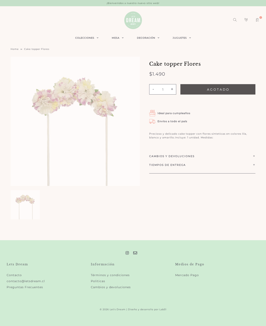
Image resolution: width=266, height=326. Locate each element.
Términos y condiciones (110, 275)
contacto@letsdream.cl (26, 281)
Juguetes (180, 37)
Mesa (115, 37)
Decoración (146, 37)
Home (15, 49)
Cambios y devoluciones (111, 287)
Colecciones (84, 37)
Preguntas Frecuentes (25, 287)
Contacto (14, 275)
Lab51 (162, 309)
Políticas (98, 281)
